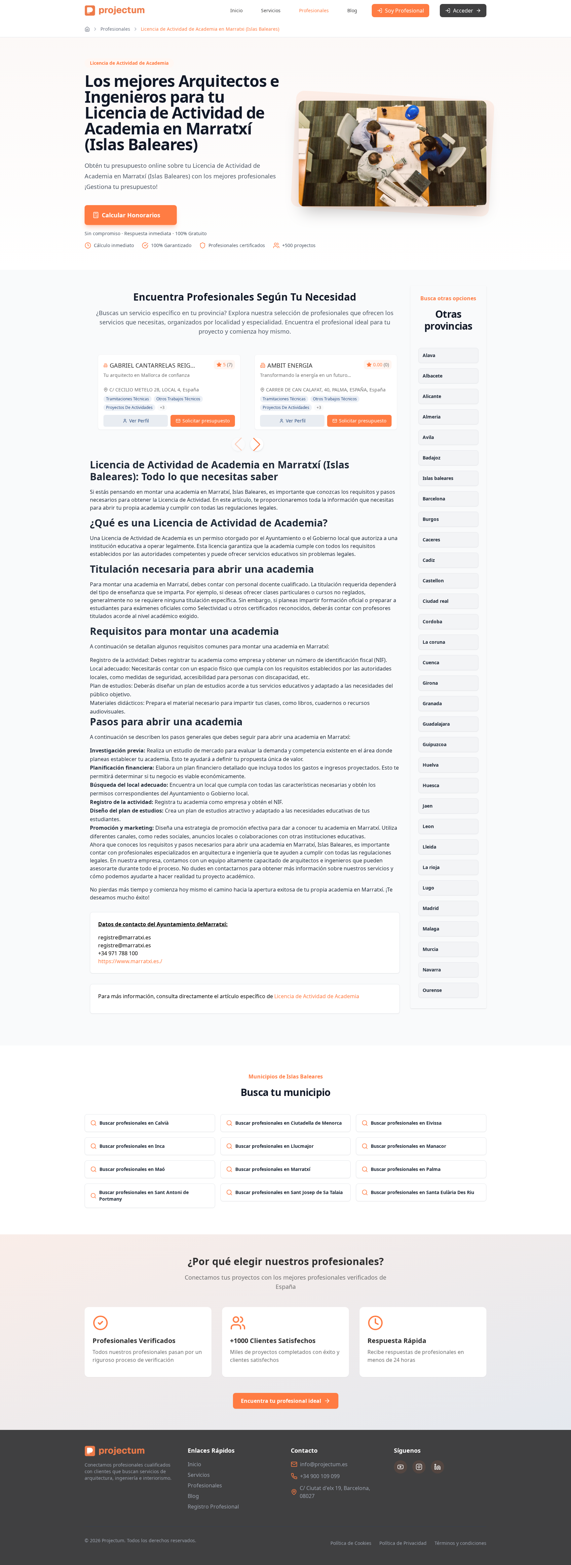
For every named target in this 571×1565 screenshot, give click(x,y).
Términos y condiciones (460, 1543)
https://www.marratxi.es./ (130, 961)
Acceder (463, 10)
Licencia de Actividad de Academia (316, 996)
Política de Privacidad (403, 1543)
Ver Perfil (139, 421)
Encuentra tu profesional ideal (281, 1400)
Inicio (236, 10)
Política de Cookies (350, 1543)
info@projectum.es (324, 1464)
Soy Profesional (404, 10)
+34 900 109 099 (320, 1476)
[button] (256, 444)
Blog (352, 10)
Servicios (271, 10)
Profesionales (314, 10)
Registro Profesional (213, 1506)
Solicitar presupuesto (206, 421)
